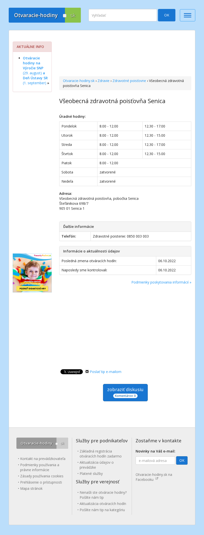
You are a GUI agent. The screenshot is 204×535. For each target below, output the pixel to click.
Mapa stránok (31, 488)
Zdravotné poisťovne (129, 80)
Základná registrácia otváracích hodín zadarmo (101, 453)
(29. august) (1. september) (35, 70)
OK (166, 15)
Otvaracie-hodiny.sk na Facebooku (154, 477)
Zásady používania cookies (41, 476)
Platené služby (91, 473)
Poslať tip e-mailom (105, 371)
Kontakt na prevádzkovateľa (42, 458)
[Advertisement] (125, 53)
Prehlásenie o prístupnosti (41, 482)
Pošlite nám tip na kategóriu (102, 509)
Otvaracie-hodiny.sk (79, 80)
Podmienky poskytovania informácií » (161, 282)
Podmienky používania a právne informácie (39, 467)
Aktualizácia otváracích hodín (103, 503)
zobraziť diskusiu (125, 392)
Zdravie (103, 80)
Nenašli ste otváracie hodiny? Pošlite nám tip (103, 495)
